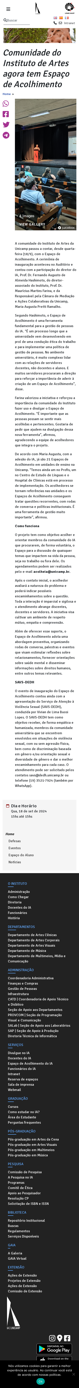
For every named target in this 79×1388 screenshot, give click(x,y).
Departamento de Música (27, 951)
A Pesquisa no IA (20, 1177)
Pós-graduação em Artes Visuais (32, 1145)
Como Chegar (18, 897)
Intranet (69, 23)
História (14, 918)
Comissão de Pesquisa (25, 1172)
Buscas (13, 1226)
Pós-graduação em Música (28, 1155)
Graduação (18, 1098)
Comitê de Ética (20, 1188)
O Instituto (17, 883)
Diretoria (15, 902)
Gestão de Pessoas (22, 989)
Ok (41, 1381)
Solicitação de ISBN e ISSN (28, 1204)
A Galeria (15, 1253)
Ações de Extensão (22, 1275)
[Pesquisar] (5, 20)
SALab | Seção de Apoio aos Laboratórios (39, 1025)
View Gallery (32, 224)
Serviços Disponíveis (23, 1236)
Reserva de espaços (23, 1079)
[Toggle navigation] (8, 8)
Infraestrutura (18, 994)
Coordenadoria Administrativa (31, 978)
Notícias (15, 862)
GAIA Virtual (17, 1258)
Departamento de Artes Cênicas (32, 935)
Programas (16, 1182)
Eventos (15, 848)
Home (7, 94)
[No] (73, 1374)
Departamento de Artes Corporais (33, 940)
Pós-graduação (22, 1131)
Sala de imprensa (21, 1084)
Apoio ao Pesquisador (24, 1193)
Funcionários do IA (22, 1069)
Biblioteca (17, 1212)
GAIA (12, 1245)
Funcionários (17, 913)
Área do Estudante (22, 1117)
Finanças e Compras (23, 983)
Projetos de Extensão (24, 1281)
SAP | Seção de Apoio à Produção (33, 1031)
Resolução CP (18, 1198)
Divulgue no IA (19, 1053)
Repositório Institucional (26, 1220)
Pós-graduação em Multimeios (31, 1150)
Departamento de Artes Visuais (31, 945)
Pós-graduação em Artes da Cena (33, 1139)
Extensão (16, 1267)
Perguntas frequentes (24, 1122)
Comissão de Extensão (25, 1291)
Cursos (13, 1107)
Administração (19, 892)
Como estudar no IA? (24, 1112)
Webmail (14, 1090)
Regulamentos (19, 1231)
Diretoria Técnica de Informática (32, 1036)
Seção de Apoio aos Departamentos (35, 1010)
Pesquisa (15, 1164)
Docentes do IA (19, 907)
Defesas (15, 841)
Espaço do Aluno (21, 855)
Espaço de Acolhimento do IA (30, 1063)
